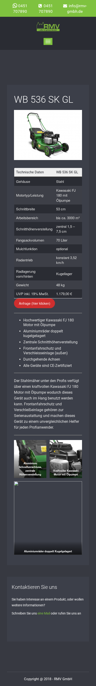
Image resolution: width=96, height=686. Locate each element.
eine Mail (44, 613)
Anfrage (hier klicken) (34, 303)
